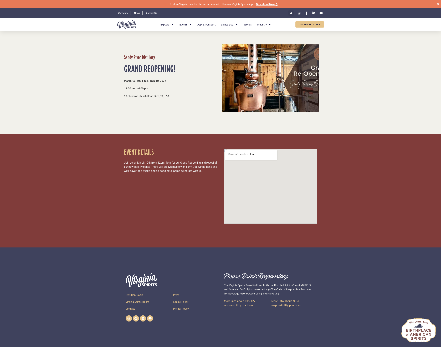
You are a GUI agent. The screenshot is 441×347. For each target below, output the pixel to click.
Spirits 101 (227, 24)
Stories (248, 24)
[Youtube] (150, 318)
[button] (291, 13)
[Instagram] (129, 318)
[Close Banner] (438, 4)
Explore (164, 24)
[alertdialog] (220, 4)
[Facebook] (136, 318)
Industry (262, 24)
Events (183, 24)
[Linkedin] (143, 318)
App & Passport (206, 24)
